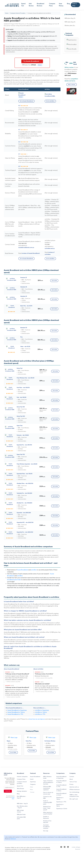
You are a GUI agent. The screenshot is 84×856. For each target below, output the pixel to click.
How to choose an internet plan (48, 793)
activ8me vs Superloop (42, 710)
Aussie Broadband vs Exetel (61, 794)
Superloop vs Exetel (61, 808)
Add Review (31, 5)
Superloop (33, 781)
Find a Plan (74, 5)
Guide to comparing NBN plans (47, 802)
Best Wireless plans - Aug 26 (22, 806)
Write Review (20, 788)
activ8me (34, 570)
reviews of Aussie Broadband (31, 253)
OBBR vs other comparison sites (74, 795)
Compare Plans (52, 5)
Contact (71, 776)
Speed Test (23, 5)
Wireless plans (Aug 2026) (70, 25)
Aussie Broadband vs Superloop (17, 710)
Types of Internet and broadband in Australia (48, 782)
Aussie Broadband (22, 570)
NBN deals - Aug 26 (22, 803)
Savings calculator (22, 791)
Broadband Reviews (40, 5)
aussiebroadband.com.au (26, 247)
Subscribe (7, 791)
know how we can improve (37, 719)
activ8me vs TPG (40, 714)
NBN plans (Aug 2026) (70, 18)
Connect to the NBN (47, 797)
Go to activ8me (50, 101)
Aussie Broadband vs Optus (61, 790)
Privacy (71, 784)
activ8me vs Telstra (41, 712)
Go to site (54, 280)
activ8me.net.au (50, 248)
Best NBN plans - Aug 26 (21, 797)
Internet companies (22, 776)
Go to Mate (13, 752)
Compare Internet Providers (17, 13)
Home (6, 13)
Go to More (32, 750)
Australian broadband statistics (46, 826)
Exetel (31, 779)
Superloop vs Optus (59, 805)
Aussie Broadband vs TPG (15, 714)
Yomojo (32, 792)
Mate (31, 787)
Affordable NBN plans (21, 817)
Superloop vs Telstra (59, 798)
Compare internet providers (22, 782)
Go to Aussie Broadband (26, 101)
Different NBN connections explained (47, 788)
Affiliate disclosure (74, 789)
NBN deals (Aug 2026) (70, 22)
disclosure (13, 839)
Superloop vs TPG (61, 801)
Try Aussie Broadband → (32, 61)
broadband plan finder (14, 579)
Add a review (71, 84)
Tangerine (33, 784)
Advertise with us (74, 787)
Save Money (61, 5)
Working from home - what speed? (47, 808)
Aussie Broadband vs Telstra (16, 712)
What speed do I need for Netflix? (47, 813)
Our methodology (74, 792)
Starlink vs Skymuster (46, 817)
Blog (68, 3)
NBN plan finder (21, 814)
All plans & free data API (47, 821)
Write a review (69, 67)
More (31, 789)
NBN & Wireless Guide (47, 777)
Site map (45, 831)
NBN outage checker (20, 811)
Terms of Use (73, 781)
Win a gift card (73, 799)
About (71, 779)
